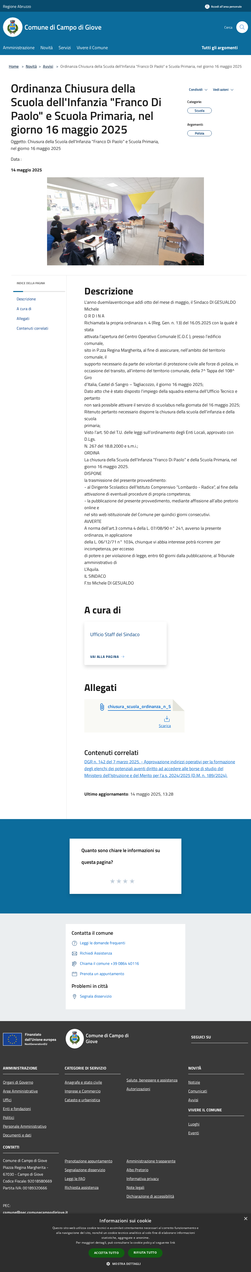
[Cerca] (242, 27)
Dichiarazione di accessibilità (150, 1196)
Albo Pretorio (137, 1170)
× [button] (245, 1219)
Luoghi (194, 1124)
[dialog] (125, 1243)
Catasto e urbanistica (82, 1100)
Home (14, 66)
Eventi (193, 1133)
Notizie (194, 1082)
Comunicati (197, 1091)
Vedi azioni (221, 89)
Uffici (7, 1100)
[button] (125, 1263)
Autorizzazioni (138, 1089)
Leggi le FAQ (75, 1179)
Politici (8, 1117)
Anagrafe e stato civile (83, 1082)
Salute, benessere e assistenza (151, 1080)
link (172, 1242)
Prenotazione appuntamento (88, 1161)
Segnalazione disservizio (85, 1170)
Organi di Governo (18, 1082)
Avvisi (48, 66)
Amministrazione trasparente (151, 1161)
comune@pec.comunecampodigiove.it (35, 1212)
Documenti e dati (17, 1135)
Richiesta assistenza (82, 1187)
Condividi (196, 89)
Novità (31, 66)
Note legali (135, 1187)
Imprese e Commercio (82, 1091)
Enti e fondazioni (17, 1109)
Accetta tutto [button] (106, 1253)
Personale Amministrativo (24, 1126)
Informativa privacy (142, 1179)
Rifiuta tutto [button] (145, 1252)
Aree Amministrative (20, 1091)
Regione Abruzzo (17, 6)
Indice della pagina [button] (31, 283)
